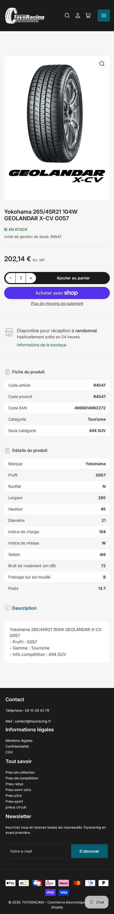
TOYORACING (33, 902)
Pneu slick (14, 795)
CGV (9, 752)
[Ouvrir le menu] (104, 15)
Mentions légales (19, 740)
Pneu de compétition (22, 778)
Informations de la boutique (41, 344)
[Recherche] (67, 15)
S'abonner (89, 851)
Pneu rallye (14, 784)
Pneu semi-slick (18, 790)
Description (24, 608)
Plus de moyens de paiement (57, 303)
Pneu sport (14, 801)
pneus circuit (16, 807)
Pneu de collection (20, 772)
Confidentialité (17, 746)
